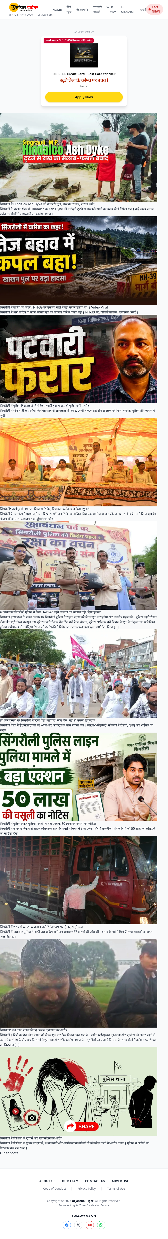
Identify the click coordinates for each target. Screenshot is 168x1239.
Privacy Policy (86, 1188)
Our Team (70, 1181)
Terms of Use (116, 1188)
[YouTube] (90, 1225)
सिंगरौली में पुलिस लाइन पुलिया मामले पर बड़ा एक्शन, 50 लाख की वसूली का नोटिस (48, 823)
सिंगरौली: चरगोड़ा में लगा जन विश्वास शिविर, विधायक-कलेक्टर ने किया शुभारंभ (45, 509)
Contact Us (95, 1181)
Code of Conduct (54, 1188)
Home (57, 9)
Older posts (9, 1153)
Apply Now (84, 97)
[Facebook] (67, 1225)
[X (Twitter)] (78, 1225)
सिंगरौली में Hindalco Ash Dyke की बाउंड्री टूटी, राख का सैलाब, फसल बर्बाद (47, 204)
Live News (156, 9)
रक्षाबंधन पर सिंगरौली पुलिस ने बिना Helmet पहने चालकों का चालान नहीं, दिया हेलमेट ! (51, 612)
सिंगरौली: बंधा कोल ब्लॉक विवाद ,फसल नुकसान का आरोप (33, 1030)
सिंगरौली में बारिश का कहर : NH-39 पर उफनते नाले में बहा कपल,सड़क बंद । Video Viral (54, 307)
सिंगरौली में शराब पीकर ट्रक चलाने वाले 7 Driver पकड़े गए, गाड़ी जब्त (41, 927)
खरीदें (143, 9)
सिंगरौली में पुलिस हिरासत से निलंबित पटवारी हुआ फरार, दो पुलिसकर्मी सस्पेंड (45, 405)
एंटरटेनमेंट (82, 9)
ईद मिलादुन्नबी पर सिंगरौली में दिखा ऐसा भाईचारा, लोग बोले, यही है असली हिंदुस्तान (47, 720)
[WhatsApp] (101, 1225)
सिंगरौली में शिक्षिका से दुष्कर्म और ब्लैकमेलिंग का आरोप (31, 1138)
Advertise (120, 1181)
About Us (47, 1181)
